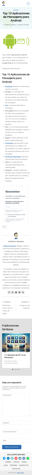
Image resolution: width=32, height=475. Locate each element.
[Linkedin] (23, 458)
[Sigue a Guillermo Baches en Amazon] (22, 292)
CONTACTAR (16, 469)
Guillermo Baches (11, 24)
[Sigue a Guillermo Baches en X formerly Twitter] (9, 292)
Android (16, 10)
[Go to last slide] (4, 351)
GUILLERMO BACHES (16, 454)
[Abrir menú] (28, 3)
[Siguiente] (27, 351)
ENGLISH (16, 462)
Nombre (6, 423)
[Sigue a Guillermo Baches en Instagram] (12, 292)
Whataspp (9, 143)
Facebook (8, 86)
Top (4, 226)
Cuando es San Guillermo (24, 305)
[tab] (12, 369)
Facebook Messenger (13, 157)
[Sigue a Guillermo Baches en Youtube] (16, 292)
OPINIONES (13, 465)
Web (4, 440)
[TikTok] (12, 458)
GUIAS (6, 465)
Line (6, 105)
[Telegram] (8, 458)
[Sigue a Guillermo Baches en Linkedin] (19, 292)
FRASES (24, 462)
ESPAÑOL (8, 462)
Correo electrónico (10, 432)
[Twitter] (4, 458)
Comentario (7, 395)
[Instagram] (19, 458)
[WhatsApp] (27, 458)
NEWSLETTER (23, 465)
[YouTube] (16, 458)
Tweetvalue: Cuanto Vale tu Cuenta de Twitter (7, 307)
